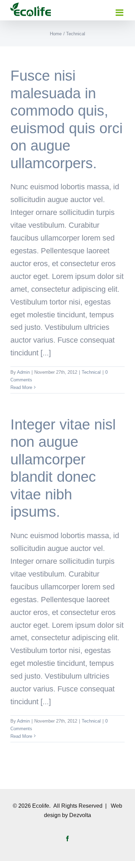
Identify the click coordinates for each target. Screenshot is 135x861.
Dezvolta (80, 815)
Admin (23, 372)
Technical (91, 372)
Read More (21, 387)
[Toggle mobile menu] (120, 12)
